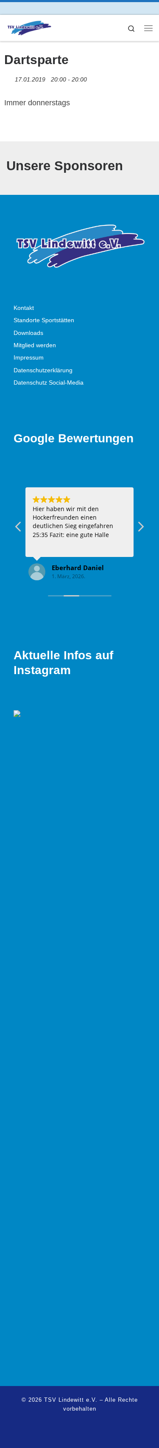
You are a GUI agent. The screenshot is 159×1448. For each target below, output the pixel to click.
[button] (140, 528)
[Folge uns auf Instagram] (20, 8)
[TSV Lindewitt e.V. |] (29, 27)
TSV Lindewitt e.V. (71, 1400)
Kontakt (24, 308)
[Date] (8, 77)
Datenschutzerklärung (43, 370)
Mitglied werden (35, 345)
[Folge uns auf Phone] (44, 8)
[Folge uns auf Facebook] (8, 8)
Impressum (29, 357)
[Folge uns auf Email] (32, 8)
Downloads (28, 333)
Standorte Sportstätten (44, 320)
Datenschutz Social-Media (49, 383)
